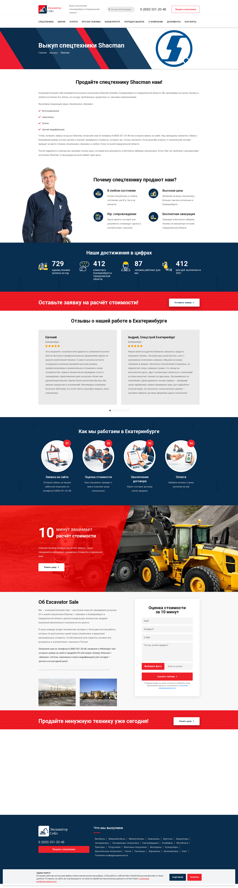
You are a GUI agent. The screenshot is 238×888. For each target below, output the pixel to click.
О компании (155, 22)
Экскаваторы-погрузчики (125, 843)
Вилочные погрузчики (135, 847)
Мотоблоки (182, 843)
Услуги (73, 22)
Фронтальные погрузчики (108, 851)
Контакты (190, 22)
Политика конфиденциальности (111, 855)
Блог (184, 851)
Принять (194, 877)
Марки (61, 22)
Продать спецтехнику (185, 9)
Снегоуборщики (150, 843)
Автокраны (156, 847)
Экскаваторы (102, 843)
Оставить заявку (183, 302)
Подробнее (177, 877)
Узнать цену (50, 567)
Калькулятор (112, 22)
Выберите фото (153, 666)
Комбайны (167, 843)
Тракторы (100, 847)
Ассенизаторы (171, 851)
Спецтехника (46, 22)
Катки (128, 851)
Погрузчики (114, 847)
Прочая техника (91, 22)
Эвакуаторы (182, 839)
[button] (110, 410)
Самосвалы (154, 839)
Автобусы (100, 839)
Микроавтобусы (117, 839)
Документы (174, 22)
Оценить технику (166, 676)
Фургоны (167, 839)
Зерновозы (154, 851)
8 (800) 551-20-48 (153, 9)
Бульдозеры (171, 847)
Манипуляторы (136, 839)
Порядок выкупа (134, 22)
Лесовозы (139, 851)
